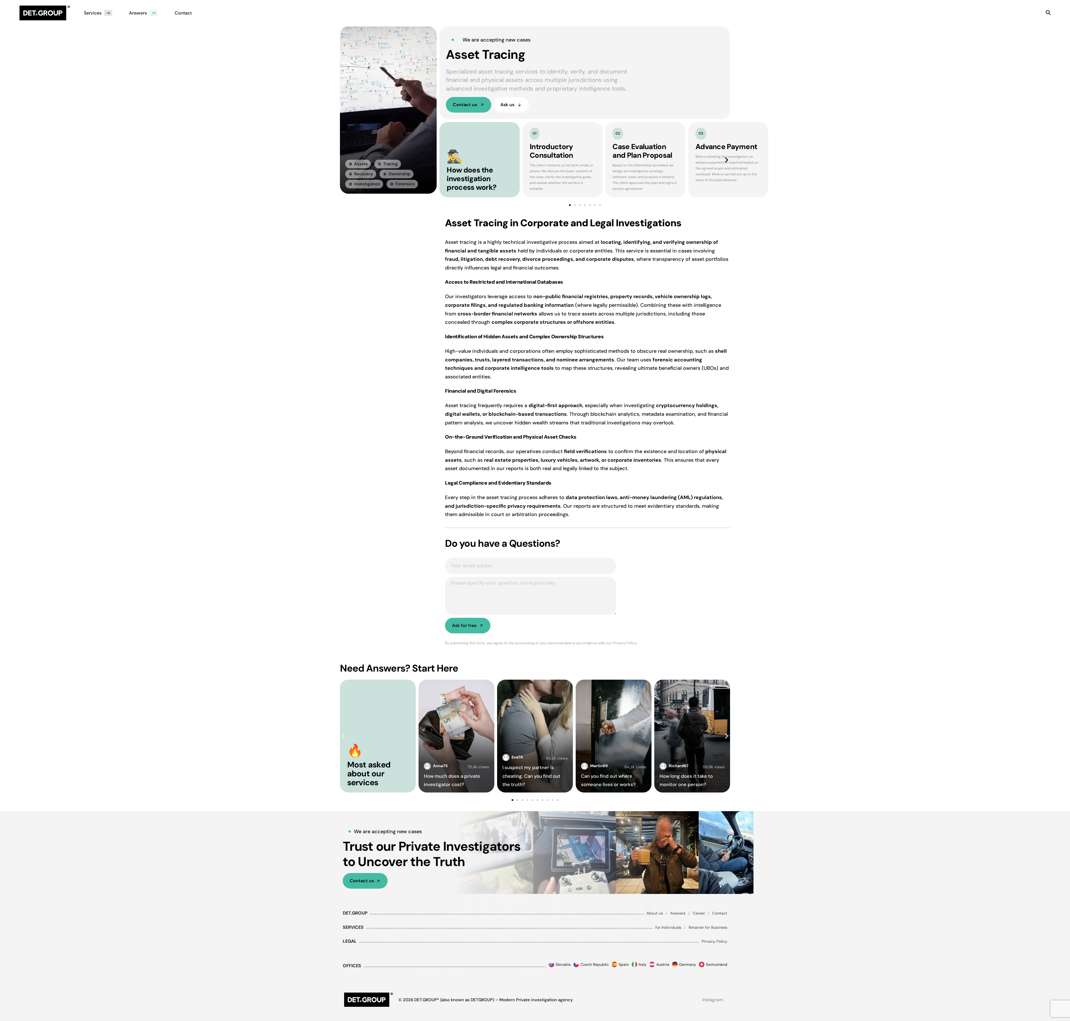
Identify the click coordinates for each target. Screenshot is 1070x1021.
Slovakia (563, 964)
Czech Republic (594, 964)
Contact (719, 913)
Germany (687, 964)
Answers (677, 913)
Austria (662, 964)
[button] (358, 164)
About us (654, 913)
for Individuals (668, 927)
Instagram (712, 1000)
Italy (642, 964)
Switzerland (716, 964)
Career (699, 913)
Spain (624, 964)
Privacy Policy (714, 941)
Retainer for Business (708, 927)
